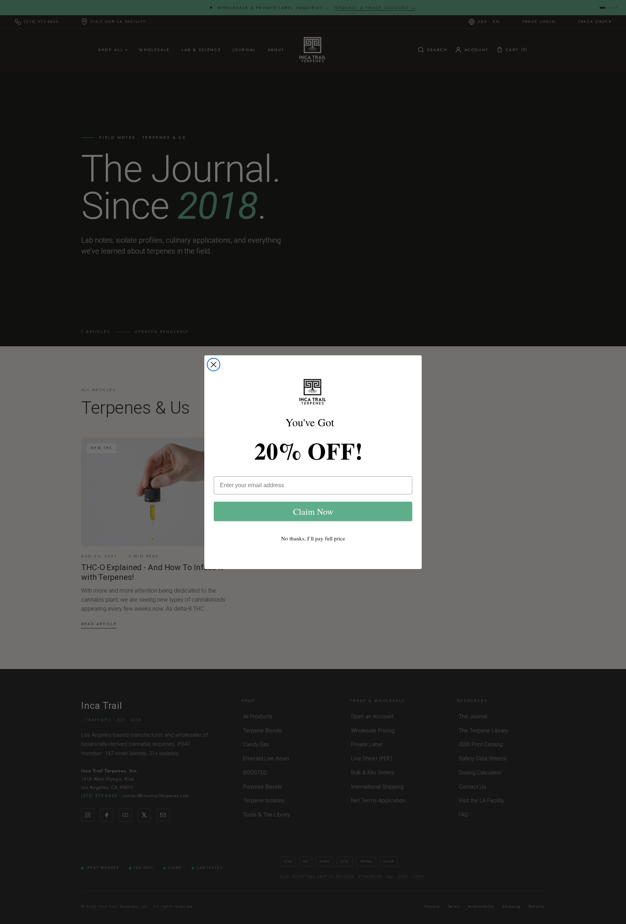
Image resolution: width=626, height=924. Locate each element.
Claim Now (313, 511)
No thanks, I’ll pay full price (313, 538)
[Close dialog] (213, 364)
